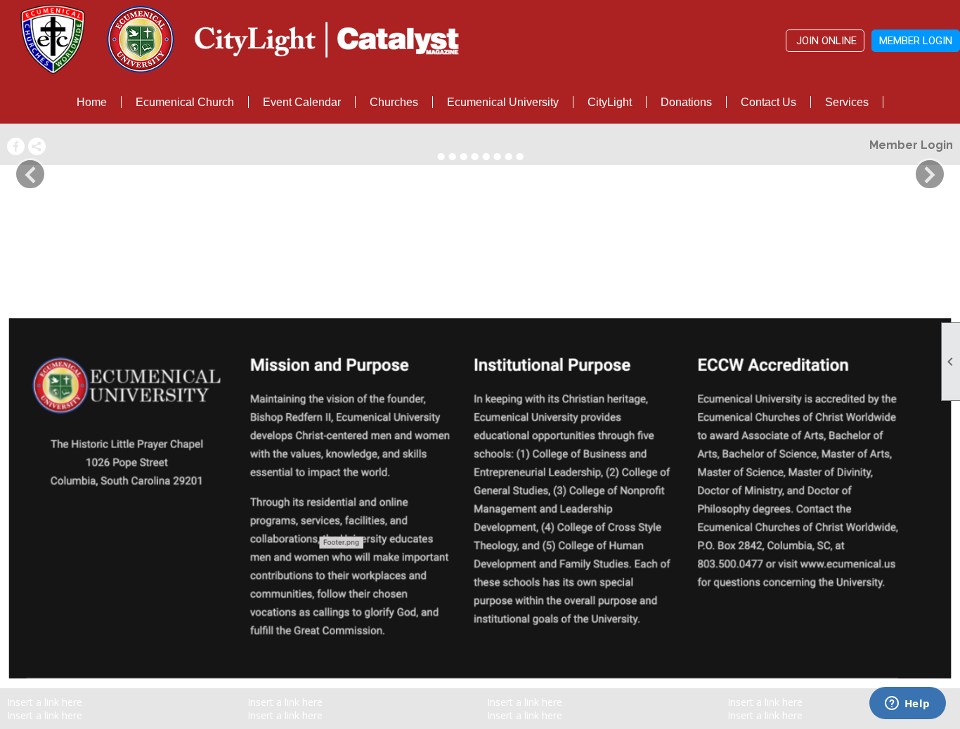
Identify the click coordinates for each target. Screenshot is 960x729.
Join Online (825, 40)
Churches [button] (394, 102)
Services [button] (847, 102)
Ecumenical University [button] (503, 102)
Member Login (915, 40)
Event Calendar (302, 102)
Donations (686, 102)
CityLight (610, 102)
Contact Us (768, 102)
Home (92, 102)
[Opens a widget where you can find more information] (907, 704)
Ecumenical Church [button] (185, 102)
